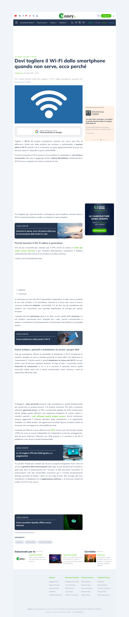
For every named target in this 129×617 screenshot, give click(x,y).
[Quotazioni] (72, 22)
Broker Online (69, 588)
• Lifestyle (111, 23)
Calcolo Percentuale (71, 595)
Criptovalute (69, 592)
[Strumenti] (80, 22)
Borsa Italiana (85, 582)
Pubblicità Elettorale (55, 595)
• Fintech (97, 23)
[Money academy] (76, 22)
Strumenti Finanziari (72, 577)
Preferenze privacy (103, 595)
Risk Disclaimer (102, 585)
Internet (20, 542)
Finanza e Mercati (87, 577)
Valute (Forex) (85, 595)
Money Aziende (54, 588)
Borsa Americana (87, 588)
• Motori (90, 23)
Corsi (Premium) (70, 585)
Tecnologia (18, 57)
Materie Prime (85, 592)
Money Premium (54, 585)
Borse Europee (86, 585)
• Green (104, 23)
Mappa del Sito (54, 582)
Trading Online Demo (72, 582)
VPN (53, 430)
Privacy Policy (101, 592)
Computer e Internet (29, 57)
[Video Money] (83, 22)
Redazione (19, 73)
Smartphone (31, 542)
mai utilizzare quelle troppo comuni (48, 416)
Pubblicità (52, 592)
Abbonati (106, 16)
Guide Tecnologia (45, 542)
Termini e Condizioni (103, 588)
